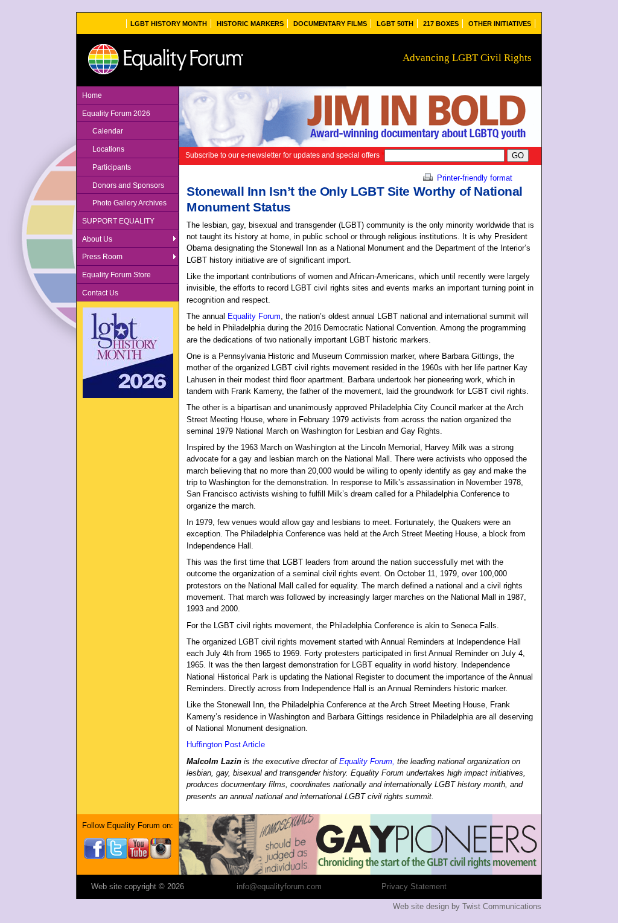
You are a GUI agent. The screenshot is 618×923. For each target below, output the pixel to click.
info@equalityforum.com (279, 886)
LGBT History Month (168, 23)
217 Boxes (441, 23)
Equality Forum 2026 (116, 113)
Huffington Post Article (225, 744)
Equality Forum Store (116, 274)
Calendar (107, 131)
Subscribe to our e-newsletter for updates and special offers (284, 154)
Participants (111, 167)
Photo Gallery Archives (129, 203)
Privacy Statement (414, 886)
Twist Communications (501, 906)
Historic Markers (250, 23)
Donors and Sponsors (128, 185)
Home (92, 95)
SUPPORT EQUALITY (118, 221)
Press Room (102, 256)
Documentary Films (330, 23)
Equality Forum (254, 316)
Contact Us (100, 293)
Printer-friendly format (473, 177)
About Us (97, 239)
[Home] (165, 74)
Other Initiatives (499, 23)
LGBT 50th (395, 23)
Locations (108, 149)
